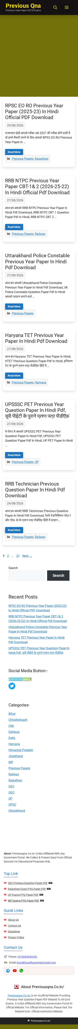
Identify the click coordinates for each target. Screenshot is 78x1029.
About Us (13, 919)
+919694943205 (27, 956)
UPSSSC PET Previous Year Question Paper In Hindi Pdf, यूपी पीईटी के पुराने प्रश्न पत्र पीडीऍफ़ (37, 410)
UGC (11, 792)
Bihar (12, 714)
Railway (40, 234)
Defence (14, 732)
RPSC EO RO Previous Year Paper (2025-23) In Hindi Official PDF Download (34, 111)
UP (37, 462)
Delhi (12, 738)
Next (27, 556)
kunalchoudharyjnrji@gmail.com (36, 962)
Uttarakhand (17, 810)
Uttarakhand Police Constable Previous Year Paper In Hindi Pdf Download (37, 261)
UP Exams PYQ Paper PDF (23, 894)
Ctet (11, 726)
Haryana (40, 382)
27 (18, 556)
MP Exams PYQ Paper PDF (23, 900)
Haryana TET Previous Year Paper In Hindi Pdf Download (36, 338)
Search (13, 568)
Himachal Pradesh (21, 750)
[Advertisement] (39, 56)
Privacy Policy (16, 937)
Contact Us (14, 925)
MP (11, 762)
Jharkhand (16, 756)
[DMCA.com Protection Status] (20, 680)
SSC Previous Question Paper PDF (28, 883)
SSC (11, 786)
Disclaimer (14, 931)
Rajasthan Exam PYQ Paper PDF (27, 888)
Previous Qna (23, 5)
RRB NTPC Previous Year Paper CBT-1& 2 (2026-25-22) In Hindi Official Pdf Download (37, 186)
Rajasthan (41, 159)
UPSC (12, 804)
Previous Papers (23, 159)
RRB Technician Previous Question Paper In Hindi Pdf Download (35, 489)
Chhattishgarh (18, 720)
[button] (55, 7)
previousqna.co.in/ (19, 995)
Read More (14, 152)
